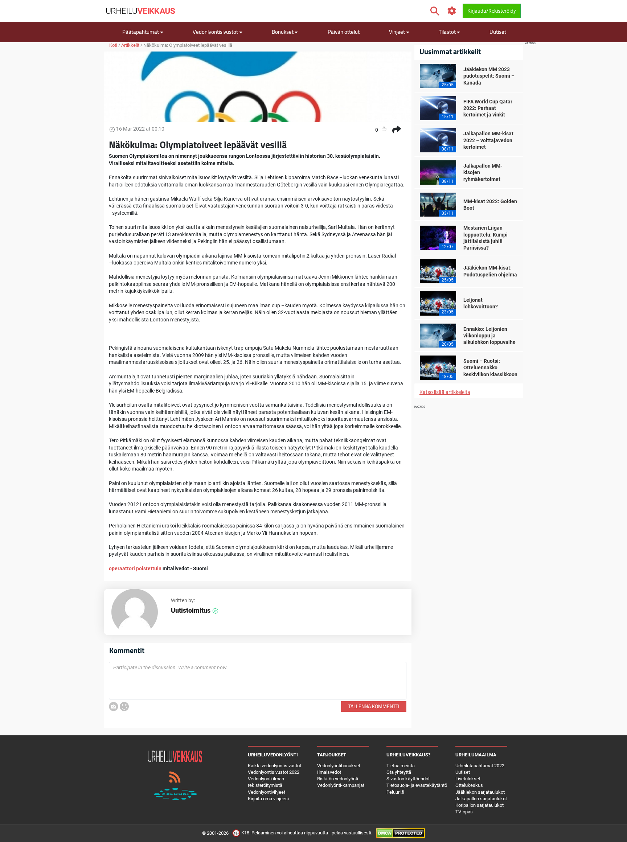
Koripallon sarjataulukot (479, 805)
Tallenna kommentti (373, 706)
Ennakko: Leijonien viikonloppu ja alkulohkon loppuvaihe (489, 335)
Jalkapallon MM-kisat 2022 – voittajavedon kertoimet (488, 140)
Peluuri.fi (395, 792)
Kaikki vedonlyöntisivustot (274, 765)
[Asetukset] (451, 11)
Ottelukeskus (469, 785)
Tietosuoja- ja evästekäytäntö (416, 785)
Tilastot (448, 32)
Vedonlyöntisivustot (216, 32)
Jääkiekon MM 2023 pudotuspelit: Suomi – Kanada (489, 75)
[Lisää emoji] (124, 706)
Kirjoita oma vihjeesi (268, 798)
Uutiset (497, 32)
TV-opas (464, 811)
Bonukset (283, 32)
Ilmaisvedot (329, 772)
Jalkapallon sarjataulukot (481, 798)
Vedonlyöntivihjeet (266, 792)
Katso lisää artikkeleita (444, 392)
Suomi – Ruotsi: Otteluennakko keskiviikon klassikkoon (490, 367)
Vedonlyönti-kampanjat (340, 785)
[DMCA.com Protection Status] (400, 833)
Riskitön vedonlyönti (337, 778)
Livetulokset (467, 778)
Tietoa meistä (400, 765)
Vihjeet (397, 32)
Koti (113, 45)
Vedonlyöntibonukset (338, 765)
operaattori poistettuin (136, 568)
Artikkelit (130, 45)
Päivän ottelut (344, 32)
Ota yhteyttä (398, 772)
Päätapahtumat (141, 32)
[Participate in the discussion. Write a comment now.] (257, 680)
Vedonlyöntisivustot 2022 (273, 772)
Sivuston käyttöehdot (408, 778)
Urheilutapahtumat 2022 (479, 765)
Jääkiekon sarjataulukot (480, 792)
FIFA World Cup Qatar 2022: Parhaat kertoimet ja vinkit (487, 108)
